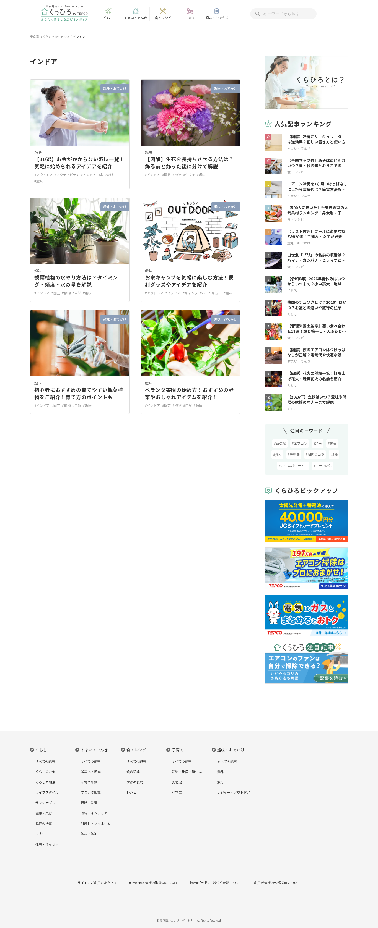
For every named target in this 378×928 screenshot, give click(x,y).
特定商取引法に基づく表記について (216, 882)
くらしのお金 (45, 771)
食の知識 (133, 771)
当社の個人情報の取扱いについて (153, 882)
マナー (40, 833)
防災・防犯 (89, 833)
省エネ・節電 (91, 771)
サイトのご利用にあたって (97, 882)
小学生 (177, 792)
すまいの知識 (91, 792)
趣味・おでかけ (217, 17)
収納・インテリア (94, 813)
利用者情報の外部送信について (277, 882)
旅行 (220, 782)
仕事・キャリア (47, 844)
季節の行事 (43, 823)
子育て (190, 17)
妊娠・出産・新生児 (187, 771)
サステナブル (45, 802)
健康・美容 (43, 813)
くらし (108, 17)
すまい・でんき (135, 17)
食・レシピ (163, 17)
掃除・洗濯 (89, 802)
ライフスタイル (47, 792)
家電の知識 (89, 782)
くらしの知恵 (45, 782)
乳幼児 (177, 782)
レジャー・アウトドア (233, 792)
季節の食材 (134, 782)
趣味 (38, 152)
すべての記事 (45, 761)
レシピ (131, 792)
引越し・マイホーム (96, 823)
